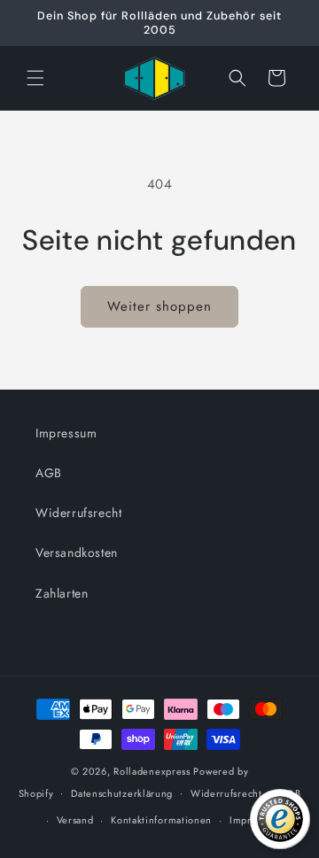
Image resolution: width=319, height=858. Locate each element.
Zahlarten (61, 593)
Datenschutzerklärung (122, 793)
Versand (75, 820)
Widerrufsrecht (78, 513)
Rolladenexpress (152, 771)
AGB (48, 473)
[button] (35, 77)
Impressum (66, 433)
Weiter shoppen (159, 306)
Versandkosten (76, 552)
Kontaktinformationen (161, 820)
